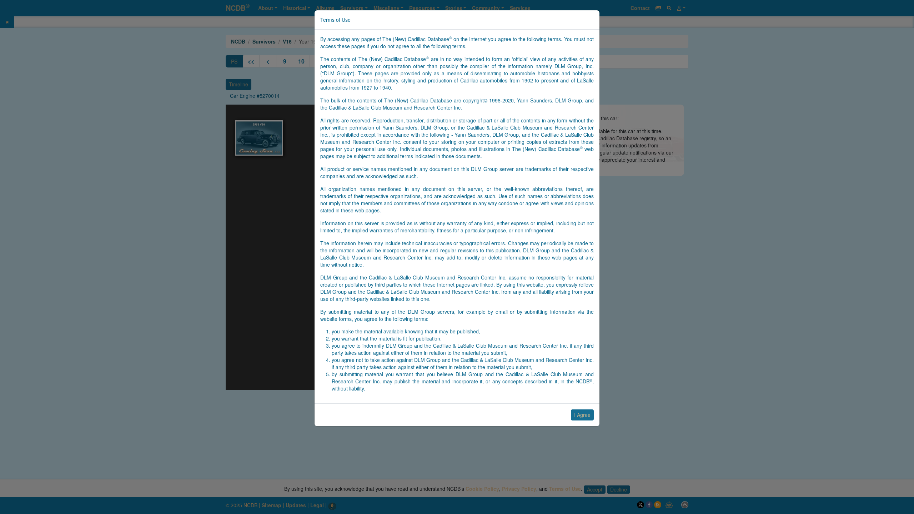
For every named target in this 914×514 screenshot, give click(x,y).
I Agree (582, 414)
